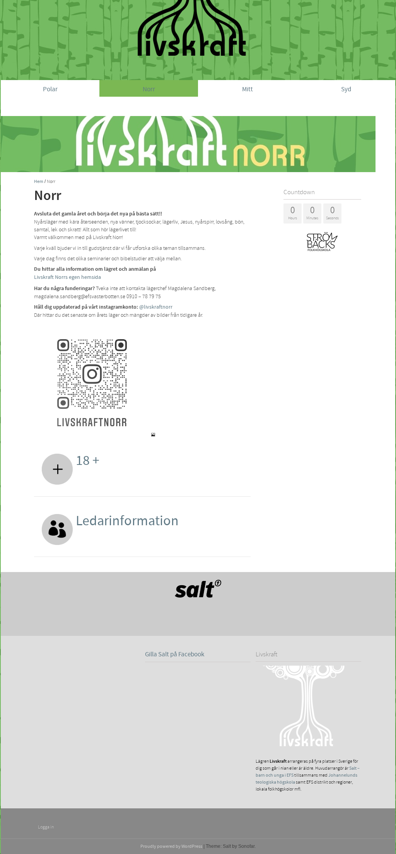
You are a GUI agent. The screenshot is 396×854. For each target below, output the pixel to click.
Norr (149, 89)
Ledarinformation (127, 521)
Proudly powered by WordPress (171, 846)
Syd (346, 89)
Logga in (46, 827)
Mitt (247, 89)
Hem (38, 181)
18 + (87, 461)
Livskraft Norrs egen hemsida (67, 277)
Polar (50, 89)
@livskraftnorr (155, 307)
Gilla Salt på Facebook (174, 654)
